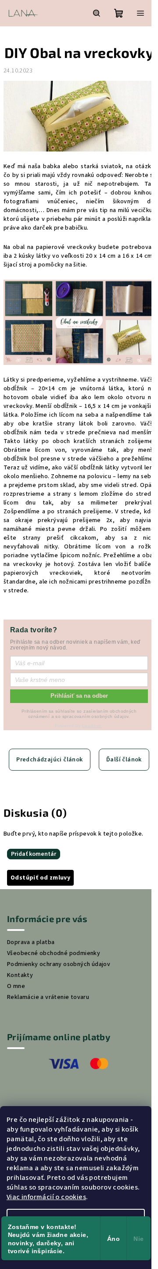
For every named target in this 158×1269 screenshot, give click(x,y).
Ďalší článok (124, 759)
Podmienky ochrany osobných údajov (58, 964)
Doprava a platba (30, 942)
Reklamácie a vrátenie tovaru (48, 997)
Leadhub (92, 725)
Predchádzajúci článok (49, 759)
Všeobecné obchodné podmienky (53, 953)
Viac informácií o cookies (46, 1197)
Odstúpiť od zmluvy (40, 877)
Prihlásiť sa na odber (79, 695)
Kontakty (20, 975)
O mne (16, 986)
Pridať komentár (33, 854)
